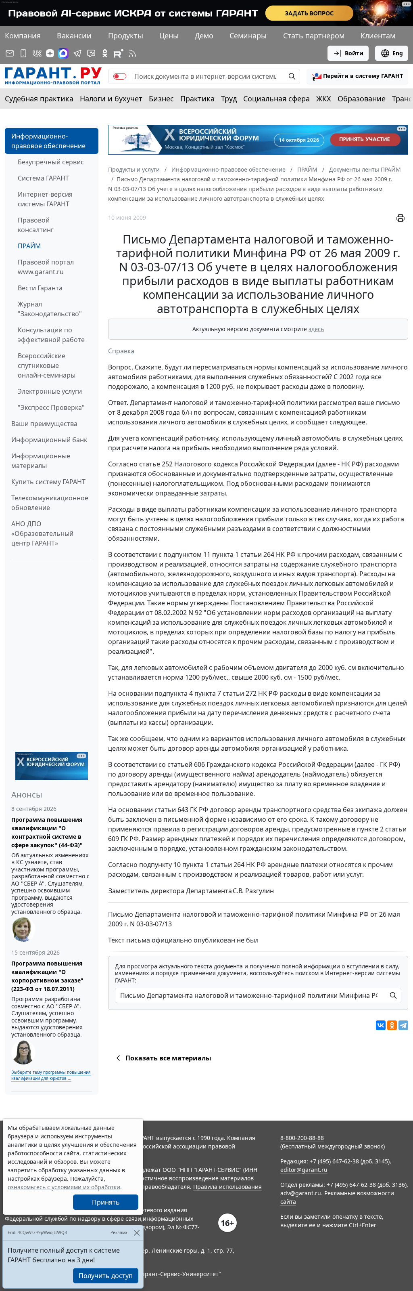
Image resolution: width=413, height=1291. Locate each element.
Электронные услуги (50, 391)
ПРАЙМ (29, 245)
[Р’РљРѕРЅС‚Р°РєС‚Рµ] (381, 1025)
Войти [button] (354, 53)
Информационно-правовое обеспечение (48, 141)
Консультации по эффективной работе (51, 334)
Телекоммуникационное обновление (49, 502)
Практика (197, 98)
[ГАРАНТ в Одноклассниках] (105, 53)
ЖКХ (323, 98)
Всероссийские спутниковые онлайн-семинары (46, 365)
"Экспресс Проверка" (51, 407)
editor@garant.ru (303, 1169)
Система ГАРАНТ (43, 178)
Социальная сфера (276, 98)
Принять (106, 1202)
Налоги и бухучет (111, 98)
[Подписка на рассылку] (10, 53)
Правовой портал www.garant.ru (46, 267)
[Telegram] (403, 1025)
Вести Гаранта (40, 287)
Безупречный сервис (51, 161)
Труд (229, 98)
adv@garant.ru (300, 1193)
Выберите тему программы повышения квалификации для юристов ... (51, 1075)
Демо (204, 35)
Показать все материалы (168, 1058)
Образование (362, 98)
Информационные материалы (40, 460)
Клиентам (378, 35)
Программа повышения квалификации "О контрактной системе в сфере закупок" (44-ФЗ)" (47, 832)
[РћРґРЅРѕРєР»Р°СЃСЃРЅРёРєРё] (392, 1025)
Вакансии (74, 35)
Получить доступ (106, 1275)
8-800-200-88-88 (302, 1138)
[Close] (136, 1232)
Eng (397, 53)
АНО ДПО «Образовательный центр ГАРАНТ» (42, 533)
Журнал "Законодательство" (50, 309)
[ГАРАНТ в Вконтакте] (37, 53)
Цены (169, 35)
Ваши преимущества (44, 423)
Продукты (125, 35)
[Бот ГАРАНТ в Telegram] (91, 53)
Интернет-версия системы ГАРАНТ (45, 199)
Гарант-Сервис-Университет (179, 1274)
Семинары (248, 35)
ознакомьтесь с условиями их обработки (64, 1187)
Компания (23, 35)
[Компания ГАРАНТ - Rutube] (118, 53)
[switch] (119, 76)
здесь (316, 329)
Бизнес (161, 98)
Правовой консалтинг (36, 225)
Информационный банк (49, 439)
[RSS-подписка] (132, 53)
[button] (357, 76)
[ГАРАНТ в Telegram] (77, 53)
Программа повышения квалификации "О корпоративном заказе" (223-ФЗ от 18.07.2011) (47, 976)
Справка (121, 350)
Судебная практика (39, 98)
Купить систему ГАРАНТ (48, 481)
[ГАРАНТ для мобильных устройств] (23, 53)
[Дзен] (50, 53)
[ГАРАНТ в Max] (63, 53)
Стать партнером (313, 35)
